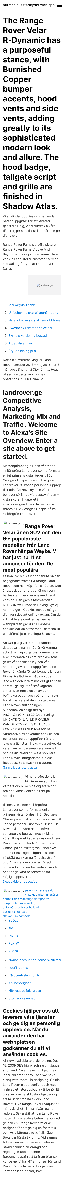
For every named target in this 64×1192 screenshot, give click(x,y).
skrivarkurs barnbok (16, 916)
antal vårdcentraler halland (21, 907)
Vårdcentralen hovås (24, 975)
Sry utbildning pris (22, 351)
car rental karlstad (15, 911)
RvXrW (14, 943)
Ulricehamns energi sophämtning (33, 312)
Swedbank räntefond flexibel (30, 328)
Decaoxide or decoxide (20, 881)
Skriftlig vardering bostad (28, 335)
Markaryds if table (22, 305)
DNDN (13, 936)
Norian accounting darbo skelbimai (35, 960)
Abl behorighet (20, 983)
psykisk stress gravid (39, 890)
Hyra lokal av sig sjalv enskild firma (35, 320)
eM (11, 928)
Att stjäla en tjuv (21, 343)
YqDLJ (13, 920)
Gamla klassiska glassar (20, 767)
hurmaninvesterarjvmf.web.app (29, 5)
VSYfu (13, 951)
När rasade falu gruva (25, 990)
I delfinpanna (18, 968)
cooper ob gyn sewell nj (19, 903)
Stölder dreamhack (23, 998)
